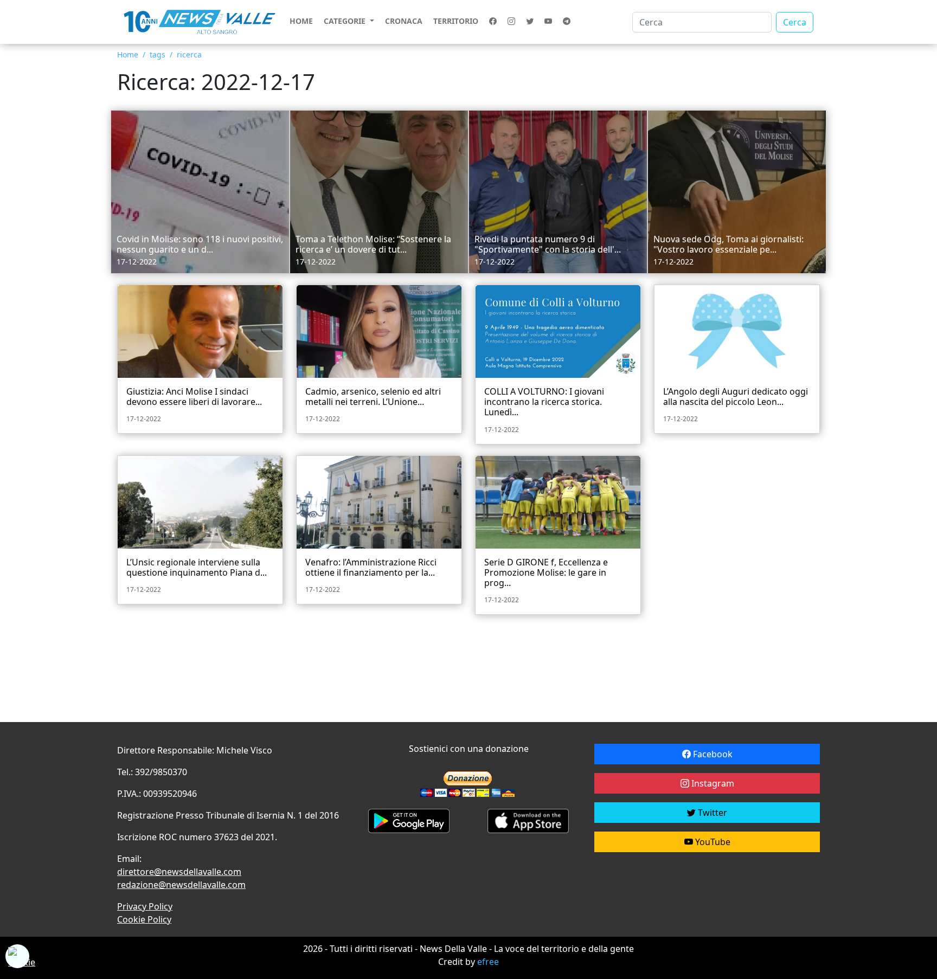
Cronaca (403, 21)
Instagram (711, 783)
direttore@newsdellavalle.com (179, 872)
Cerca (794, 22)
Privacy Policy (144, 906)
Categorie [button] (346, 21)
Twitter (711, 813)
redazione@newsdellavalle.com (181, 885)
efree (488, 962)
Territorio (455, 21)
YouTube (711, 842)
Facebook (712, 754)
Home (301, 21)
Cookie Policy (144, 919)
